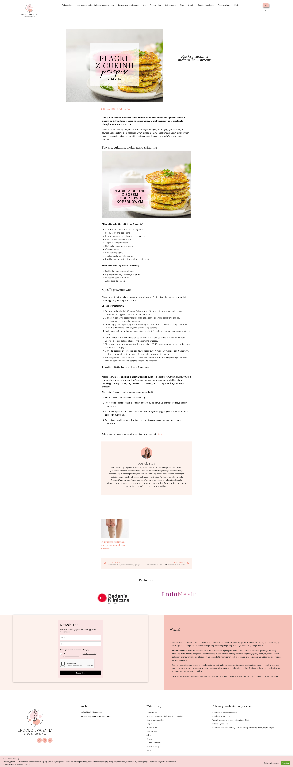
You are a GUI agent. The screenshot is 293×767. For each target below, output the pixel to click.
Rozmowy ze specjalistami (128, 5)
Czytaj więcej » (105, 548)
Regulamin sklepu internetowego (224, 712)
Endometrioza (67, 5)
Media (237, 5)
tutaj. (160, 434)
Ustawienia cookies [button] (271, 763)
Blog (144, 5)
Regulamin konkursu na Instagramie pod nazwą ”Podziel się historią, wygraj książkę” (243, 728)
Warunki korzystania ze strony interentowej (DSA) (230, 720)
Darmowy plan (155, 5)
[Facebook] (44, 740)
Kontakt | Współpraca (206, 5)
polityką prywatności (89, 654)
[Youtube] (50, 740)
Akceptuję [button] (285, 763)
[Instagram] (39, 740)
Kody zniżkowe (170, 5)
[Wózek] (266, 5)
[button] (266, 11)
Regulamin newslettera (221, 716)
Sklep (182, 5)
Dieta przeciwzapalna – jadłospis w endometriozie (95, 5)
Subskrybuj (80, 673)
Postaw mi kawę (224, 5)
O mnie (191, 5)
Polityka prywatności (220, 724)
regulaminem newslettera (71, 656)
